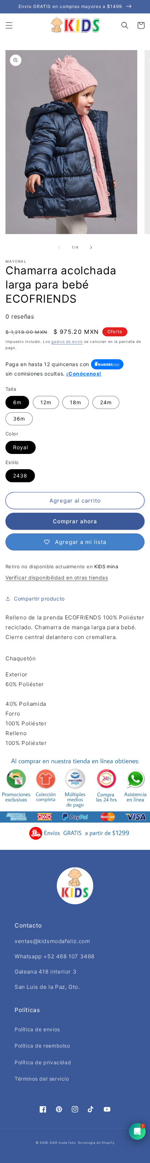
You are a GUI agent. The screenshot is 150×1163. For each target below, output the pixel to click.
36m (19, 418)
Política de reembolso (42, 1046)
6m (17, 402)
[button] (9, 25)
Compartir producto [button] (39, 598)
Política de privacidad (43, 1062)
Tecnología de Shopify (96, 1142)
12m (45, 402)
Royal (20, 447)
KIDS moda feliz (63, 1142)
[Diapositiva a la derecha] (91, 247)
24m (106, 402)
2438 (20, 475)
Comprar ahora (75, 521)
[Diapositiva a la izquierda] (59, 247)
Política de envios (37, 1029)
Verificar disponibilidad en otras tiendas (56, 577)
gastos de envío (67, 341)
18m (75, 402)
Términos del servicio (42, 1079)
